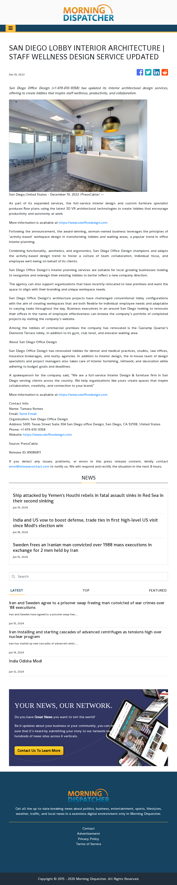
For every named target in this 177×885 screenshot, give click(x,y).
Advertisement (88, 833)
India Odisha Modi (25, 661)
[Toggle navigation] (11, 28)
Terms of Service (88, 844)
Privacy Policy (88, 839)
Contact (89, 828)
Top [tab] (86, 590)
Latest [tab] (16, 590)
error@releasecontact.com (29, 466)
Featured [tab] (158, 590)
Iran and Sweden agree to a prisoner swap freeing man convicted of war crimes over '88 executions (87, 605)
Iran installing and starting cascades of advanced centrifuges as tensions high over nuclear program (85, 634)
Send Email (28, 413)
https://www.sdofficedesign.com (83, 222)
